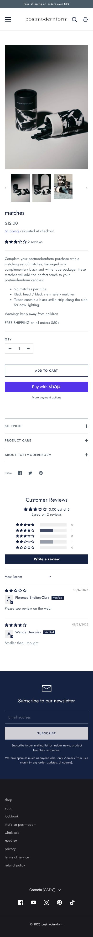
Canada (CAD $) (42, 890)
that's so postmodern (20, 824)
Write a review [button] (47, 559)
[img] (15, 590)
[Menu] (8, 19)
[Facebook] (21, 902)
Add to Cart (46, 370)
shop (8, 800)
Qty (8, 339)
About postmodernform (28, 455)
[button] (16, 242)
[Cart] (85, 19)
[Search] (74, 19)
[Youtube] (33, 902)
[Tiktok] (72, 902)
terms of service (17, 857)
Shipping (12, 231)
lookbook (12, 816)
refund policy (15, 865)
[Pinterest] (59, 902)
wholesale (12, 832)
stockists (11, 840)
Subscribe (46, 733)
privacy (10, 849)
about (9, 808)
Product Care (18, 440)
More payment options (46, 397)
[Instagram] (46, 902)
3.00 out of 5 (59, 509)
